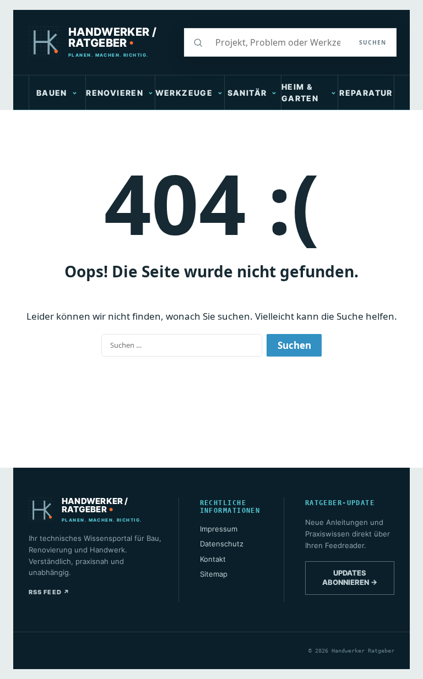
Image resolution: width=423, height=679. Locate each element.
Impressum (218, 528)
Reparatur (366, 92)
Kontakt (213, 559)
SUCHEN (372, 42)
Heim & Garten (299, 92)
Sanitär (247, 92)
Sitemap (213, 574)
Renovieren (114, 92)
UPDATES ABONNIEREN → (349, 577)
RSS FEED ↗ (49, 592)
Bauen (51, 92)
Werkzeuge (184, 92)
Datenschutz (221, 543)
